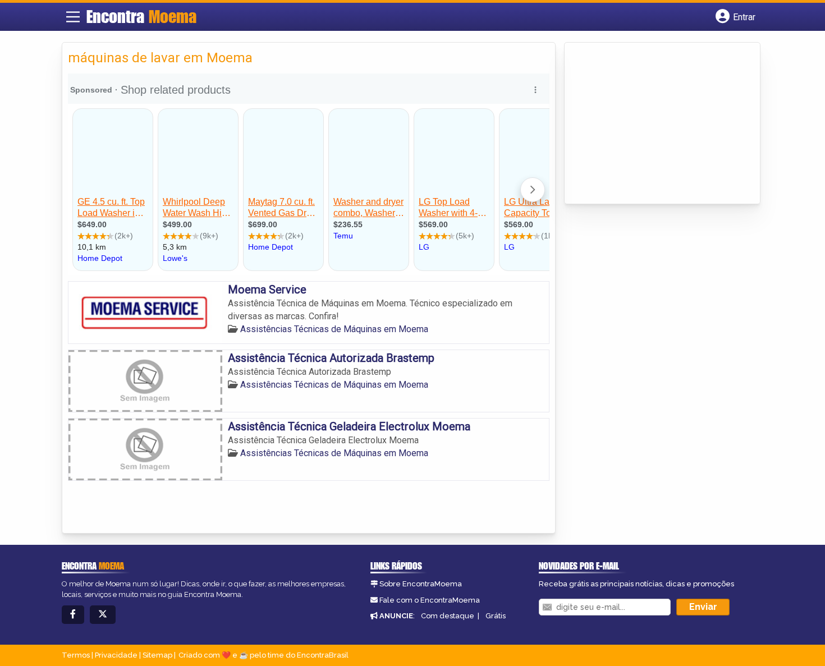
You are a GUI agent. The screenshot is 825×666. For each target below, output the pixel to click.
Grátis (495, 616)
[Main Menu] (73, 17)
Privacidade (116, 655)
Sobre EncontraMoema (420, 584)
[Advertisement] (654, 124)
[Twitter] (103, 614)
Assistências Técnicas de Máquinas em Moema (334, 329)
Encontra (141, 16)
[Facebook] (73, 614)
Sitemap (157, 655)
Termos (76, 655)
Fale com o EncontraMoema (429, 600)
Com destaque (447, 616)
